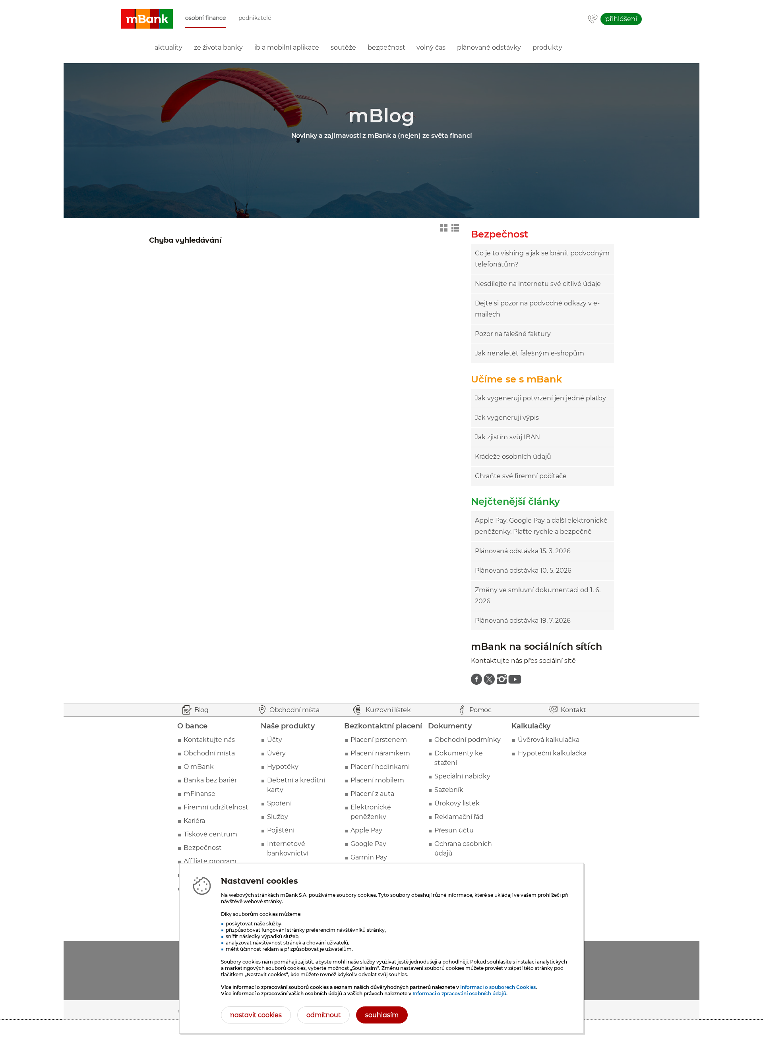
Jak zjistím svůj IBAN (507, 437)
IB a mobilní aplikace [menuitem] (286, 47)
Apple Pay (366, 830)
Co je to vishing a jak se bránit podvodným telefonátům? (542, 258)
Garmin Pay (369, 857)
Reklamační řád (459, 817)
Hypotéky (282, 767)
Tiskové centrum (210, 834)
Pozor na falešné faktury (513, 334)
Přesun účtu (454, 830)
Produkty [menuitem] (547, 47)
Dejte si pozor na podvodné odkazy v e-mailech (537, 308)
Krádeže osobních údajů (513, 456)
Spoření (279, 803)
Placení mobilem (377, 780)
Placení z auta (372, 794)
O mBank (199, 767)
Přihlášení (621, 19)
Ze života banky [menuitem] (218, 47)
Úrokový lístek (457, 803)
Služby (277, 817)
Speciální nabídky (462, 776)
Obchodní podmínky (467, 739)
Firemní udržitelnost (216, 807)
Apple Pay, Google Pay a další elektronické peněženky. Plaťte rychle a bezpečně (541, 526)
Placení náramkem (380, 753)
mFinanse (199, 794)
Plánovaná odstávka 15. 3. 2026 (523, 551)
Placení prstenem (379, 739)
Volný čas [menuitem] (430, 47)
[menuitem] (476, 679)
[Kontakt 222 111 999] (593, 19)
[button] (147, 19)
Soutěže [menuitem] (343, 47)
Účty (274, 739)
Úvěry (276, 753)
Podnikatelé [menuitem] (254, 18)
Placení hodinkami (380, 767)
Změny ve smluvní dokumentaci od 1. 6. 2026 (537, 595)
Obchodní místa (209, 753)
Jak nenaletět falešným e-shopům (529, 353)
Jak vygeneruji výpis (507, 417)
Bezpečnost (203, 848)
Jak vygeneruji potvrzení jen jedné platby (540, 398)
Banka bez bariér (210, 780)
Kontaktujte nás (209, 739)
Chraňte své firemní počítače (521, 476)
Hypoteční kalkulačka (552, 753)
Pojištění (280, 830)
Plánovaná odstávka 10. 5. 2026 (523, 570)
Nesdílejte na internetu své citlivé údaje (538, 284)
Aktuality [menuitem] (168, 47)
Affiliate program (210, 861)
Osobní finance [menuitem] (205, 18)
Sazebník (448, 790)
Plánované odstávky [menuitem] (489, 47)
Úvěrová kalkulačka (548, 739)
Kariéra (194, 821)
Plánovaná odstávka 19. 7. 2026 (523, 620)
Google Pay (368, 844)
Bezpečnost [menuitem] (386, 47)
